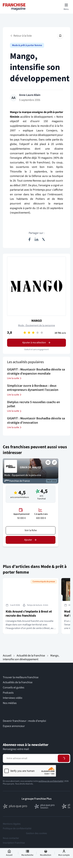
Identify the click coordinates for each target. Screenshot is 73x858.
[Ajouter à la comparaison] (54, 462)
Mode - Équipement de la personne (36, 325)
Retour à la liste (22, 36)
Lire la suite (13, 378)
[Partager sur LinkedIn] (36, 239)
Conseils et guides (13, 687)
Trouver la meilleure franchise (20, 677)
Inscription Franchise (14, 842)
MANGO (36, 320)
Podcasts (8, 693)
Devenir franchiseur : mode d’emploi (24, 721)
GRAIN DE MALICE (30, 467)
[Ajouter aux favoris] (48, 462)
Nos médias (10, 703)
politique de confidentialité (50, 781)
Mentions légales (12, 824)
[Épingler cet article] (60, 36)
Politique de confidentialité (17, 828)
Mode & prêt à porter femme (27, 45)
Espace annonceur (14, 726)
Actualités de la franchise (17, 682)
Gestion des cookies (36, 833)
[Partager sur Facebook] (29, 239)
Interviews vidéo (12, 698)
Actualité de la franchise (31, 656)
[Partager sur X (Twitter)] (43, 239)
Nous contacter (11, 838)
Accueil (7, 656)
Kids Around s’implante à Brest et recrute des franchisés (29, 613)
